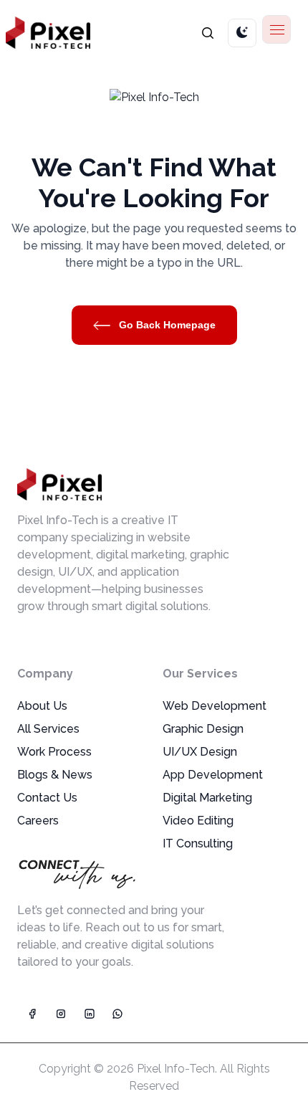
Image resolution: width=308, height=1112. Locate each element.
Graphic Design (203, 729)
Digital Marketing (207, 797)
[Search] (207, 33)
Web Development (214, 706)
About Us (42, 706)
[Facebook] (31, 1013)
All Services (48, 729)
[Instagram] (60, 1013)
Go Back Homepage (166, 325)
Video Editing (198, 820)
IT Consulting (198, 843)
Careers (38, 820)
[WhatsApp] (117, 1013)
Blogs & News (54, 774)
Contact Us (47, 797)
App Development (213, 774)
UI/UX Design (200, 752)
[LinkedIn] (88, 1013)
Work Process (54, 752)
